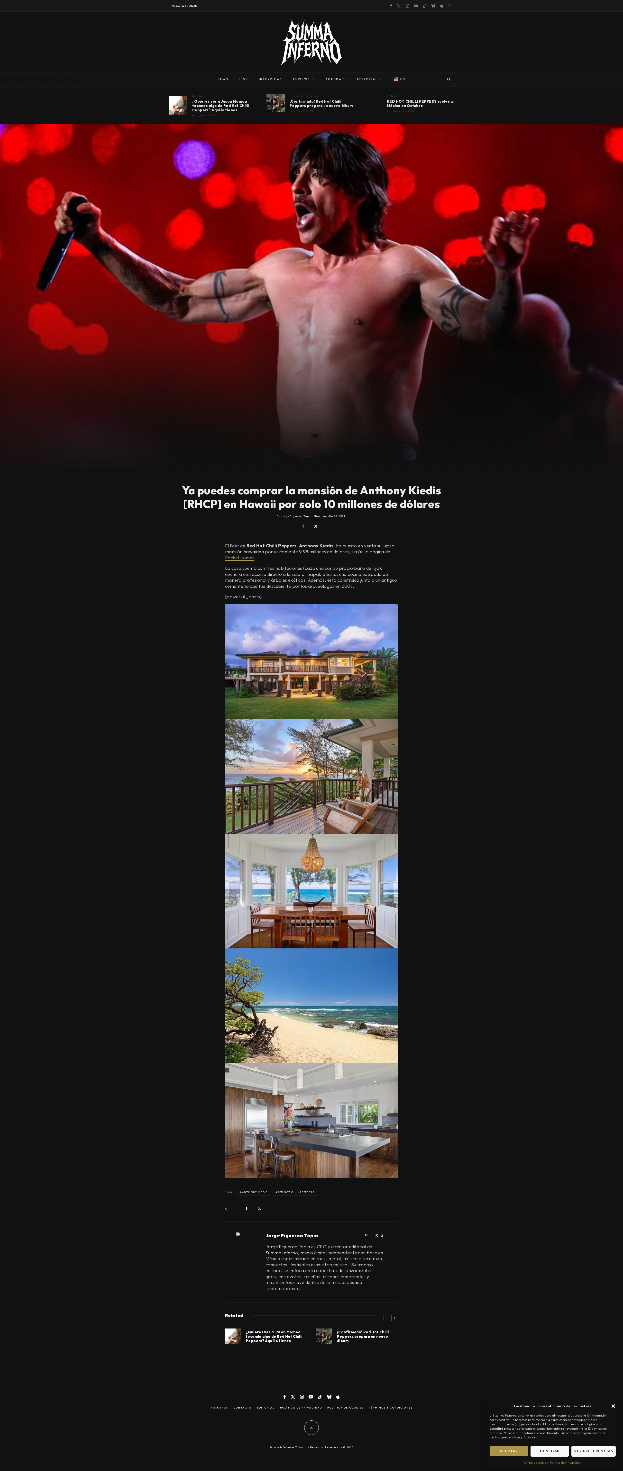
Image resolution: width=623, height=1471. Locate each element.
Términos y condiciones (390, 1407)
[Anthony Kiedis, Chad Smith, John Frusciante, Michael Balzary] (275, 103)
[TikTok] (424, 5)
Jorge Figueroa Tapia (292, 1235)
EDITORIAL (367, 79)
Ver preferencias (593, 1451)
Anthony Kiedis (254, 1192)
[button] (613, 1406)
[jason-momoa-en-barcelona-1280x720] (178, 105)
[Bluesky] (433, 5)
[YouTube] (416, 5)
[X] (398, 5)
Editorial (266, 1407)
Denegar (549, 1451)
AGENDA (334, 79)
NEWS (223, 79)
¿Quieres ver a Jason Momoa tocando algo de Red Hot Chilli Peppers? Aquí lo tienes (220, 105)
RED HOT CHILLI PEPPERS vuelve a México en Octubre (420, 103)
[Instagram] (407, 5)
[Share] (303, 526)
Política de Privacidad (565, 1462)
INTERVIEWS (271, 79)
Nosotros (219, 1407)
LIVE (243, 79)
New (199, 96)
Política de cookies (535, 1462)
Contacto (242, 1407)
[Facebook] (390, 5)
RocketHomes (239, 558)
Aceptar (509, 1451)
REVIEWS (301, 79)
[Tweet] (316, 526)
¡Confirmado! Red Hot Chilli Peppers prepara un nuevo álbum (321, 103)
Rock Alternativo (306, 96)
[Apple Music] (442, 5)
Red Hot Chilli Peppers (295, 1192)
